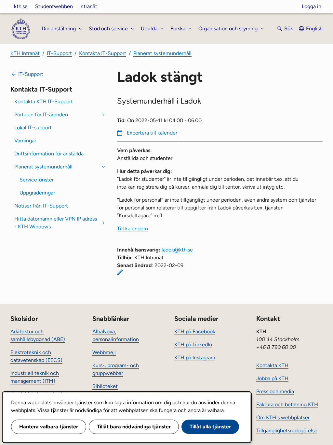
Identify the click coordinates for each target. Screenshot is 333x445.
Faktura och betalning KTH (287, 404)
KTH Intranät (25, 53)
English (314, 28)
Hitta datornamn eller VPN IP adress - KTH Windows (55, 223)
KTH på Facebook (194, 331)
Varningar (25, 140)
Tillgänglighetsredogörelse (286, 430)
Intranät (88, 6)
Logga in (311, 6)
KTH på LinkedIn (193, 344)
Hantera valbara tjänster (48, 426)
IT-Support (59, 53)
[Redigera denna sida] (120, 272)
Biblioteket (105, 386)
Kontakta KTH (272, 365)
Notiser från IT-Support (41, 206)
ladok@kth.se (177, 250)
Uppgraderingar (37, 193)
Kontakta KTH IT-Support (43, 101)
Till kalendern (132, 228)
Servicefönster (37, 180)
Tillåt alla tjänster (210, 426)
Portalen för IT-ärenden (41, 114)
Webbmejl (104, 352)
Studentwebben (54, 6)
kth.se (21, 6)
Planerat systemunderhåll (162, 53)
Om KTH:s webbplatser (283, 417)
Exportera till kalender (152, 133)
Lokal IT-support (33, 127)
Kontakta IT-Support (102, 53)
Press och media (275, 391)
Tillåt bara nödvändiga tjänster (134, 426)
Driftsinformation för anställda (49, 154)
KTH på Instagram (194, 357)
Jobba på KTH (272, 378)
